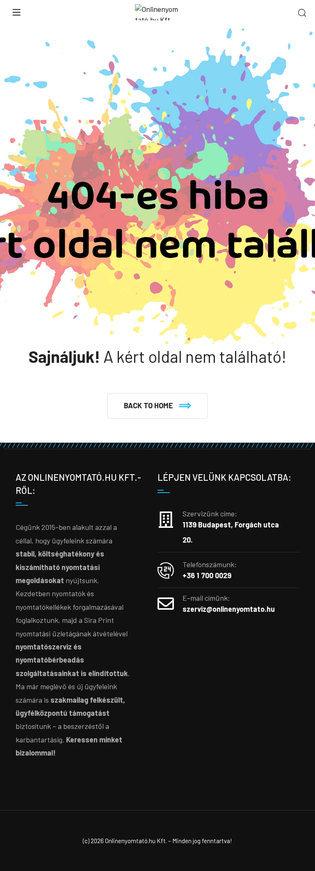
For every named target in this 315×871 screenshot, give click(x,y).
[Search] (302, 13)
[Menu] (16, 12)
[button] (157, 406)
